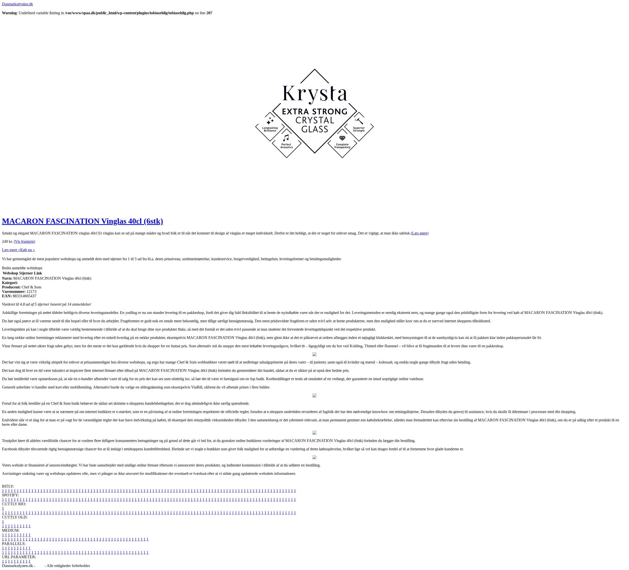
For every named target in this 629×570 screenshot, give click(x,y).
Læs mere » (11, 250)
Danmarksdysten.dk (17, 4)
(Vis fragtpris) (24, 241)
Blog (40, 566)
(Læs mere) (420, 233)
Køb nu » (27, 250)
